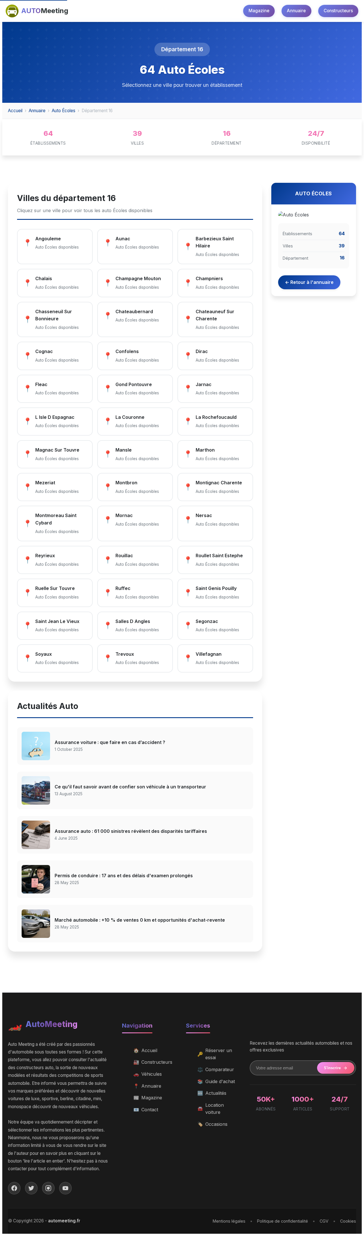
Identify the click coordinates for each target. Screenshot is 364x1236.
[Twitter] (31, 1188)
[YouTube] (65, 1188)
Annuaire (296, 10)
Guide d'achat (216, 1081)
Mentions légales (229, 1221)
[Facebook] (14, 1188)
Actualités (211, 1093)
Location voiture (210, 1108)
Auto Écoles (63, 110)
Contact (145, 1109)
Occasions (212, 1124)
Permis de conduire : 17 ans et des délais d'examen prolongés (124, 875)
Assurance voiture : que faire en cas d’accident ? (110, 742)
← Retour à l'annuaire (309, 282)
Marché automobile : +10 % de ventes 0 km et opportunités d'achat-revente (140, 920)
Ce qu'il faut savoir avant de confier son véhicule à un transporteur (130, 787)
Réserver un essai (214, 1054)
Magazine (259, 10)
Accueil (15, 110)
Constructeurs (338, 10)
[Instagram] (48, 1188)
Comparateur (215, 1069)
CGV (324, 1221)
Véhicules (147, 1074)
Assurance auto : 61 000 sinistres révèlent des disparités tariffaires (131, 831)
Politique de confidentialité (282, 1221)
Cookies (348, 1221)
